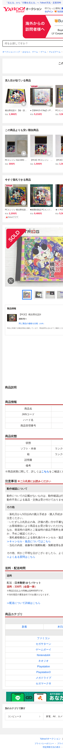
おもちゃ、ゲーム (30, 52)
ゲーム (43, 52)
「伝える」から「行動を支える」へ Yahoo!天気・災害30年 (33, 2)
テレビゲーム (55, 52)
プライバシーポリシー (44, 743)
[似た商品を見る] (11, 281)
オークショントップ (11, 52)
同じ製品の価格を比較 (32, 323)
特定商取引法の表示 (51, 747)
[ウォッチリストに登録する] (23, 103)
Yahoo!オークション (50, 738)
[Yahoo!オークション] (22, 8)
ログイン (49, 11)
